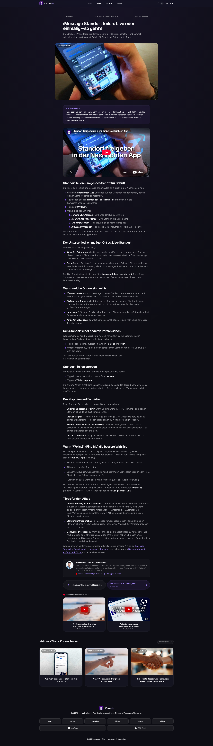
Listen (117, 721)
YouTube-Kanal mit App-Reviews (90, 574)
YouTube (74, 728)
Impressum (111, 739)
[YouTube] (172, 3)
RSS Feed (142, 728)
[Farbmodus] (167, 3)
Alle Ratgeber (164, 642)
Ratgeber (109, 3)
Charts (140, 721)
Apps (90, 3)
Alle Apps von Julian (113, 574)
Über (104, 739)
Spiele (99, 3)
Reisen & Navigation (95, 651)
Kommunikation (64, 46)
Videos (119, 3)
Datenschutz (122, 739)
